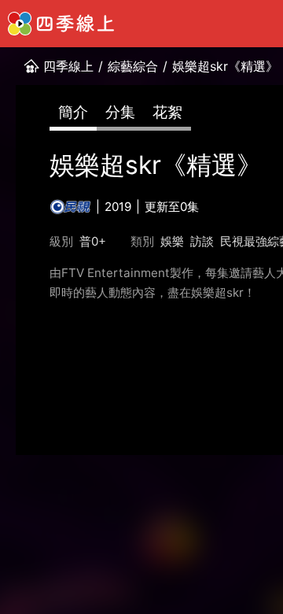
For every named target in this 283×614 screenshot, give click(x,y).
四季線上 (68, 66)
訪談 (202, 241)
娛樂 (172, 241)
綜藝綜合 (133, 66)
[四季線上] (61, 24)
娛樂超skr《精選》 (225, 66)
